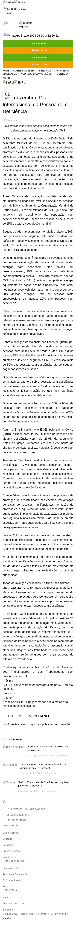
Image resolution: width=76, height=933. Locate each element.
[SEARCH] (71, 13)
